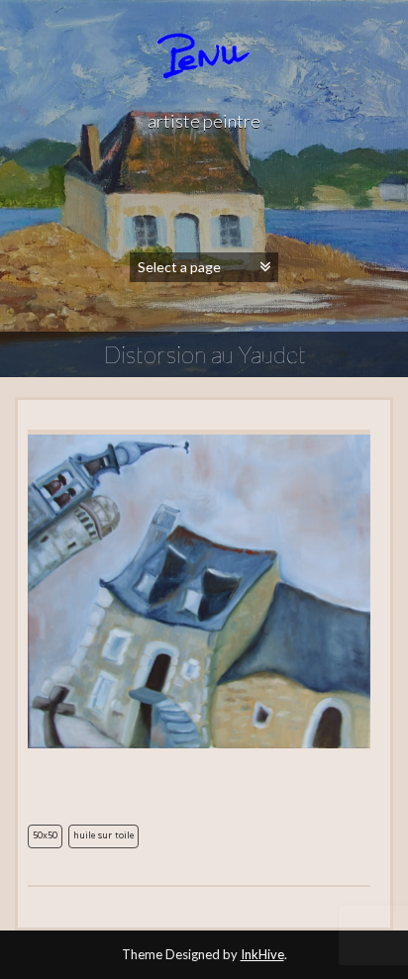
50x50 (45, 836)
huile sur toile (103, 836)
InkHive (262, 954)
